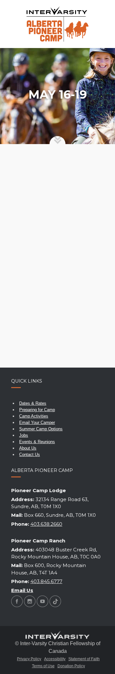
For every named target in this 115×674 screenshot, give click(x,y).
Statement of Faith (84, 659)
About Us (27, 448)
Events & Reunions (37, 441)
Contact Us (29, 454)
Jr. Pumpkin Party (49, 264)
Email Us (22, 590)
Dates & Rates (32, 403)
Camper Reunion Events (46, 176)
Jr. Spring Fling (46, 311)
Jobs (23, 435)
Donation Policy (71, 666)
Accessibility (54, 659)
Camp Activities (33, 416)
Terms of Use (43, 666)
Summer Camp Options (41, 428)
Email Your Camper (37, 422)
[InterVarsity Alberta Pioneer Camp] (57, 24)
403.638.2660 (46, 524)
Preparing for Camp (37, 409)
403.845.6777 (46, 581)
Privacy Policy (29, 659)
